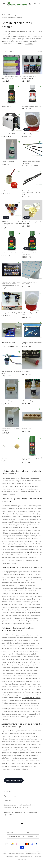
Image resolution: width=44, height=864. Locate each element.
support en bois (26, 428)
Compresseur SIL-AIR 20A (8, 134)
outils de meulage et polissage (28, 560)
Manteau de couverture (8, 161)
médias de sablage (27, 134)
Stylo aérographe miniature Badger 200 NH (11, 372)
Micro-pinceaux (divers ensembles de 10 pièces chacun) (11, 77)
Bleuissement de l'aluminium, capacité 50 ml (30, 253)
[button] (4, 4)
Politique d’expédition (26, 856)
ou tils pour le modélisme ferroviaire (25, 618)
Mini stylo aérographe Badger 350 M (12, 313)
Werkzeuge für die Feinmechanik (20, 15)
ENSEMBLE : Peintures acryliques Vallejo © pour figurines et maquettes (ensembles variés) (11, 283)
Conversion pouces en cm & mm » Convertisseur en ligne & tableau (21, 813)
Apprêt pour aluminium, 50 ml (10, 252)
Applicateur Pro (6, 458)
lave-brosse (5, 191)
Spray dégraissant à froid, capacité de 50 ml (32, 458)
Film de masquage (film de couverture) (29, 282)
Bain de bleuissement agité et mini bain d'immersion (32, 222)
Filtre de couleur (26, 371)
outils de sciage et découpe (31, 698)
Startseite (5, 15)
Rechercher (8, 791)
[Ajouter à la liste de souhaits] (19, 57)
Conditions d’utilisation (11, 856)
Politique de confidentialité (16, 853)
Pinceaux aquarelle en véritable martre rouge (31, 162)
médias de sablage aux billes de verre (31, 313)
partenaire (7, 800)
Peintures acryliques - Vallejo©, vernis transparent (31, 77)
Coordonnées (37, 856)
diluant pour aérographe (29, 401)
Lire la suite (29, 43)
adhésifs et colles (24, 711)
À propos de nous (10, 796)
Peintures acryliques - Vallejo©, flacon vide (10, 429)
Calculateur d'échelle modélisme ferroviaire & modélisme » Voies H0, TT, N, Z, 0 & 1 (19, 806)
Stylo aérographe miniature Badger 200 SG (32, 343)
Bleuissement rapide (7, 106)
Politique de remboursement (33, 853)
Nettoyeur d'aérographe (8, 401)
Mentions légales (23, 859)
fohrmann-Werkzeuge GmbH (14, 851)
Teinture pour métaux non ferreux (31, 106)
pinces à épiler (32, 552)
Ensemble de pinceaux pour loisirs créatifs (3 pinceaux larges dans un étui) (32, 192)
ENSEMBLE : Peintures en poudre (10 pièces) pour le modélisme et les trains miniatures (12, 223)
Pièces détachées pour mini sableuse (9, 343)
